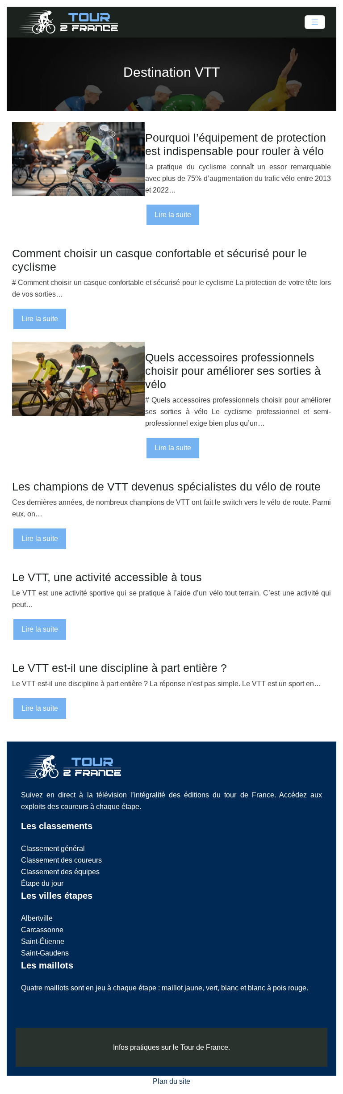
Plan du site (171, 1081)
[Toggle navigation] (315, 22)
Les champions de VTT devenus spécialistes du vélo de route (166, 486)
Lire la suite (173, 214)
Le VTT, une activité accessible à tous (107, 577)
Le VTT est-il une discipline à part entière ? (119, 668)
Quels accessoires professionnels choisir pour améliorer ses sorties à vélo (233, 370)
